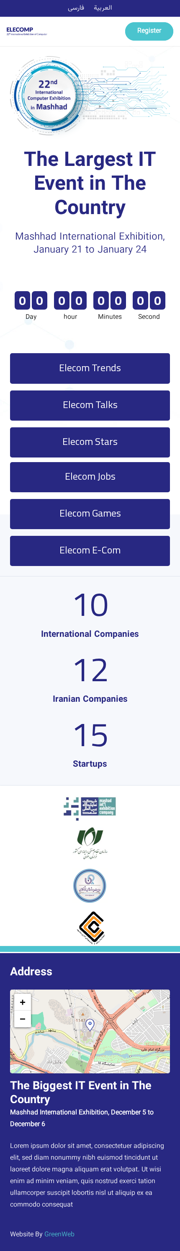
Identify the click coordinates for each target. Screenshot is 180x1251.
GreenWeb (59, 1235)
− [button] (23, 1018)
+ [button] (23, 1002)
